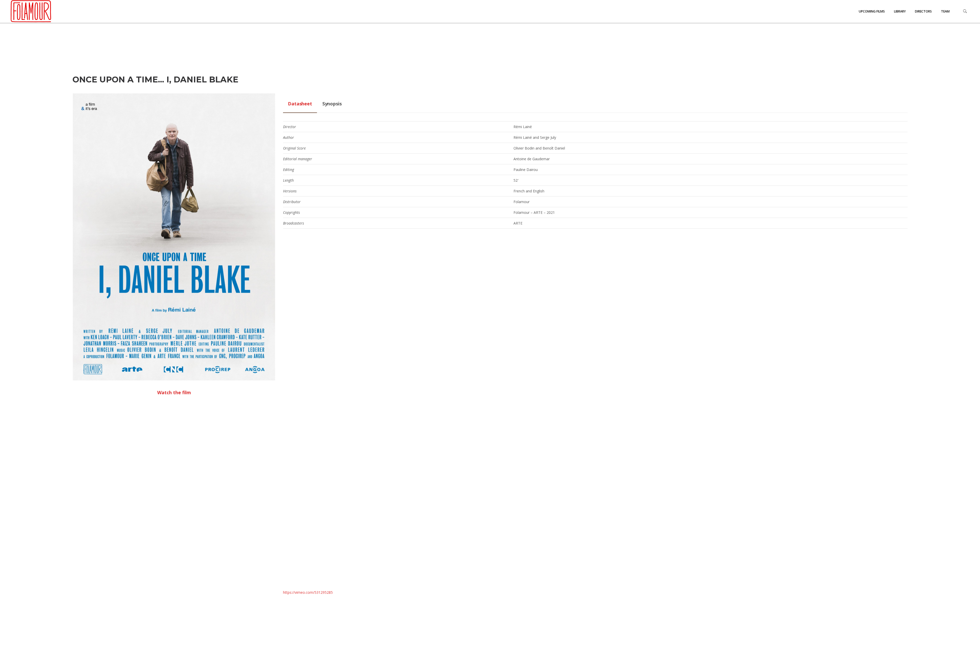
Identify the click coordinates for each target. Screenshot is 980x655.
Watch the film (174, 392)
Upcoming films (872, 11)
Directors (923, 11)
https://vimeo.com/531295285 (308, 592)
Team (945, 11)
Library (900, 11)
